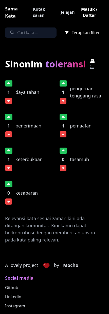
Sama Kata (11, 12)
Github (11, 287)
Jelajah (68, 12)
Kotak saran (39, 12)
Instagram (15, 306)
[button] (46, 265)
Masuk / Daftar (89, 12)
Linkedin (13, 296)
